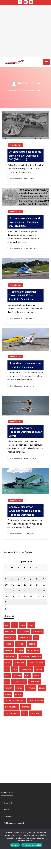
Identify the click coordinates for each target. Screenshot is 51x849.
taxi (24, 713)
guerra (39, 669)
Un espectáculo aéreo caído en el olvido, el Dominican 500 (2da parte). (25, 155)
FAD (6, 669)
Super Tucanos (11, 713)
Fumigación (26, 669)
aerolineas (10, 638)
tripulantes (35, 713)
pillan (42, 688)
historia (17, 675)
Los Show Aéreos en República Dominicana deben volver (25, 431)
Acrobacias (23, 631)
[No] (47, 839)
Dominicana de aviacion (30, 656)
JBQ (6, 682)
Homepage (13, 90)
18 (12, 590)
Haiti (7, 675)
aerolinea (37, 631)
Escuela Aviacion (36, 663)
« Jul (5, 609)
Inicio (6, 809)
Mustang (31, 688)
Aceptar (14, 845)
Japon (36, 675)
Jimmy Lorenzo (16, 178)
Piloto (8, 694)
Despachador (33, 650)
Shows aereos (11, 707)
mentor (8, 688)
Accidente (9, 631)
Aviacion (20, 644)
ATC (35, 638)
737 (6, 625)
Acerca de (8, 803)
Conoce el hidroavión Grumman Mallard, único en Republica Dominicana (25, 510)
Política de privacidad (14, 822)
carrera (8, 650)
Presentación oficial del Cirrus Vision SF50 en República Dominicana (22, 295)
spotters (26, 707)
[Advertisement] (25, 30)
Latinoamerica (19, 682)
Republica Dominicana (14, 701)
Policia (18, 694)
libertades (34, 682)
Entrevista (19, 663)
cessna (20, 650)
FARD (15, 669)
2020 (23, 625)
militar (19, 688)
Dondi (7, 663)
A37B (31, 625)
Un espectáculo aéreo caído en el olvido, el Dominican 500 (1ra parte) (25, 221)
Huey (27, 675)
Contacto (8, 816)
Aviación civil (15, 145)
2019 (14, 625)
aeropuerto (24, 638)
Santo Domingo (36, 701)
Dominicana (10, 656)
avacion (8, 644)
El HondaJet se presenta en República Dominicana (25, 365)
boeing (32, 644)
